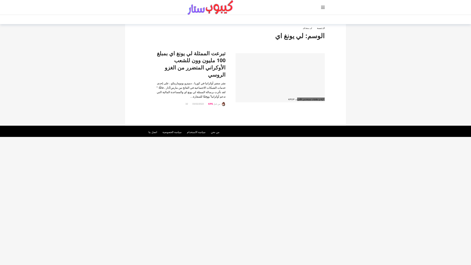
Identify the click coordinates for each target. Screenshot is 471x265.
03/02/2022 (198, 103)
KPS (210, 103)
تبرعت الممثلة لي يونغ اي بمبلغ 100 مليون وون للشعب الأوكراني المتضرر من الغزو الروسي (191, 63)
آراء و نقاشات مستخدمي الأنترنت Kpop (310, 99)
